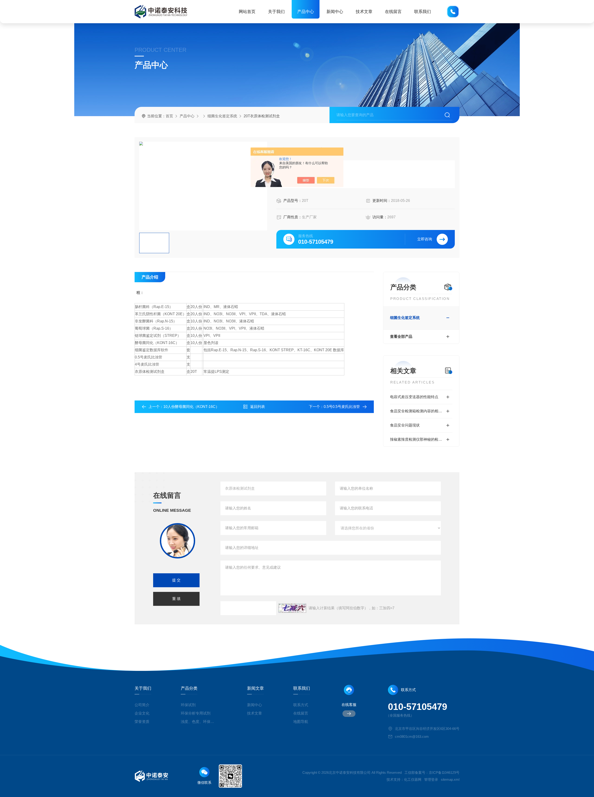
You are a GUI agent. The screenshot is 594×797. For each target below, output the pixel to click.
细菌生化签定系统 (222, 116)
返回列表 (257, 407)
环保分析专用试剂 (195, 713)
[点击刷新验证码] (292, 608)
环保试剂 (188, 705)
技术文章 (364, 11)
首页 (169, 116)
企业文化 (142, 713)
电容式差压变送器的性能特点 (414, 397)
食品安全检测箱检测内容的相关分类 (419, 411)
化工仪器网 (412, 779)
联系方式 (300, 705)
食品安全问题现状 (405, 425)
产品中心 (305, 11)
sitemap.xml (450, 779)
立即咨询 (424, 239)
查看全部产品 (401, 336)
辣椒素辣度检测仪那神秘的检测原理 (419, 439)
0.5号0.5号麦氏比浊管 (342, 407)
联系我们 (422, 11)
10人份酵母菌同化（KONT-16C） (191, 407)
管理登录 (431, 779)
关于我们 (276, 11)
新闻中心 (334, 11)
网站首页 (247, 11)
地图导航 (300, 722)
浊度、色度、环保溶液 (199, 722)
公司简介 (142, 705)
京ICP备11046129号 (444, 772)
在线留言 (393, 11)
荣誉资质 (142, 722)
